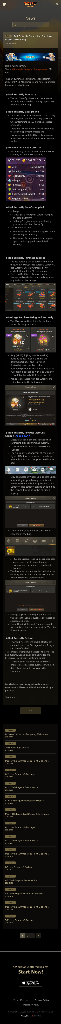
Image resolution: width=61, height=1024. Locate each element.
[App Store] (30, 983)
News (30, 18)
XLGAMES (36, 1015)
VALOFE (24, 1016)
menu (4, 4)
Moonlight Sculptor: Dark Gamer (30, 4)
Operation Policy (31, 1004)
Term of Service (21, 1000)
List (30, 710)
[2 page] (38, 935)
